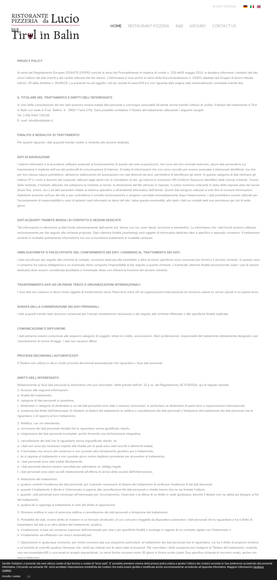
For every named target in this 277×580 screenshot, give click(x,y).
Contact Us (224, 26)
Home (116, 26)
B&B (179, 26)
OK (28, 576)
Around (198, 26)
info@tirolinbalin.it (41, 120)
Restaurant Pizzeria (148, 26)
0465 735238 (223, 6)
